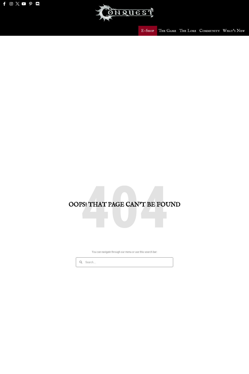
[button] (147, 31)
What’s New (234, 30)
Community (209, 30)
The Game (167, 30)
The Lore (187, 30)
